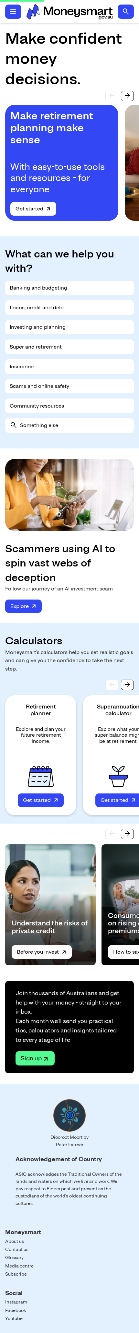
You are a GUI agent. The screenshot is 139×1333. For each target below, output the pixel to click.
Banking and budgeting (38, 288)
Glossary (14, 1257)
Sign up (31, 1058)
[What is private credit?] (50, 904)
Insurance (22, 366)
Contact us (16, 1249)
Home (69, 11)
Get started (29, 209)
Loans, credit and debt (37, 307)
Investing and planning (38, 327)
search (126, 11)
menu (13, 11)
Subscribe (16, 1274)
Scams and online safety (39, 386)
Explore (19, 606)
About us (14, 1241)
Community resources (37, 406)
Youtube (14, 1318)
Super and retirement (36, 347)
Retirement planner (41, 710)
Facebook (15, 1310)
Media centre (19, 1265)
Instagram (16, 1301)
